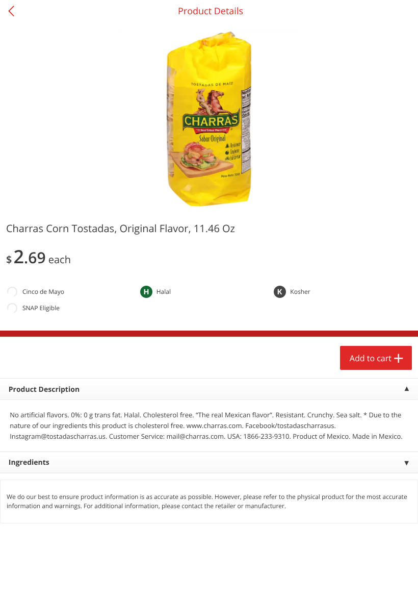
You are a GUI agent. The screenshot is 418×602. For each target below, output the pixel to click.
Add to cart (370, 358)
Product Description (44, 389)
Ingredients (29, 462)
